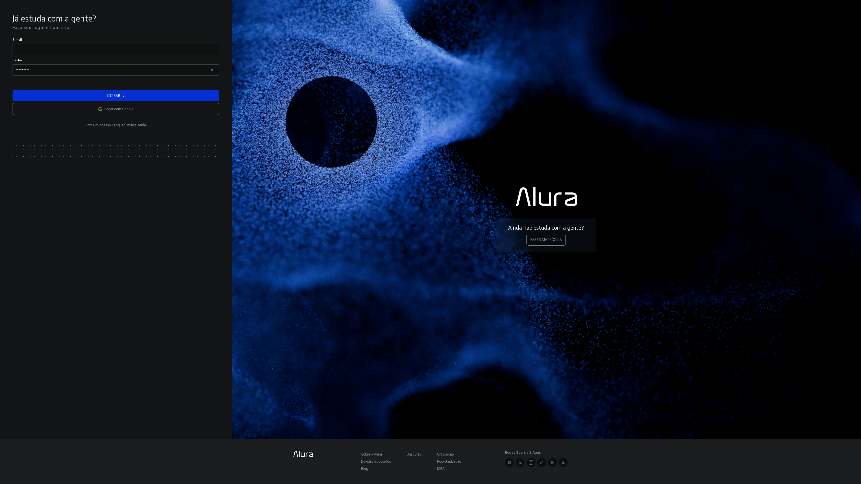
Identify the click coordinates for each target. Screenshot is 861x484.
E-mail (17, 39)
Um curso (414, 454)
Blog (364, 469)
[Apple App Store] (563, 462)
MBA (441, 469)
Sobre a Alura (371, 454)
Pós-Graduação (449, 461)
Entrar (113, 95)
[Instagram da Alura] (530, 462)
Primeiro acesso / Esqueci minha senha (116, 125)
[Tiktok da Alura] (541, 462)
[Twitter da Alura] (520, 462)
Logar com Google (118, 109)
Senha (17, 60)
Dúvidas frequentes (376, 461)
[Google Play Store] (552, 462)
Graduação (445, 454)
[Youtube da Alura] (509, 462)
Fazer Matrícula (546, 240)
